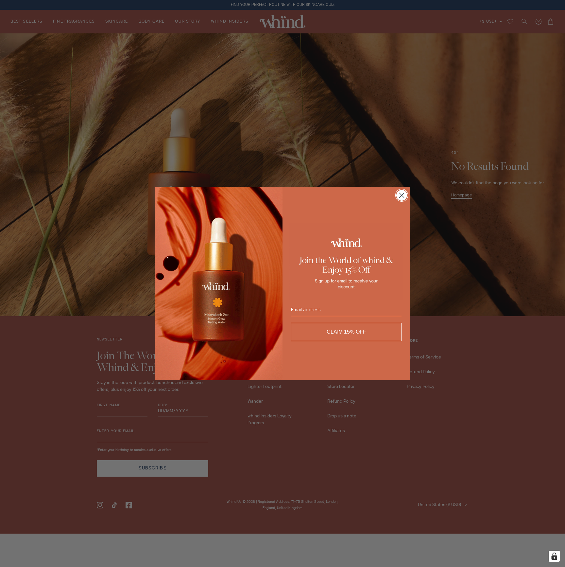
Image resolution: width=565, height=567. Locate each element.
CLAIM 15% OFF (346, 332)
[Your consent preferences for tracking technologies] (554, 556)
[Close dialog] (401, 195)
